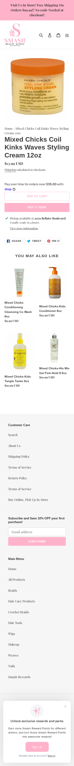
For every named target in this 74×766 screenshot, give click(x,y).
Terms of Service (19, 467)
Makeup (13, 644)
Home (9, 128)
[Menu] (67, 34)
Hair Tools (15, 623)
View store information (24, 228)
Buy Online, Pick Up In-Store (28, 500)
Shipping (10, 170)
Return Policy (17, 478)
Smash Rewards (19, 677)
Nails (11, 666)
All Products (16, 579)
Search (13, 435)
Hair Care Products (21, 601)
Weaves (13, 655)
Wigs (11, 634)
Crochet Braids (18, 612)
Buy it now (37, 207)
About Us (14, 446)
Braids (12, 590)
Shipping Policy (19, 456)
